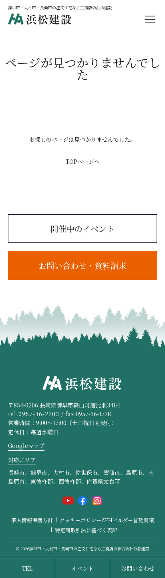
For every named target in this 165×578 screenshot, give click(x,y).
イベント (82, 568)
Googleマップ (26, 446)
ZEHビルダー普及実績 (127, 520)
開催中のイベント (82, 228)
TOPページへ (83, 161)
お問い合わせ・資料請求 (82, 265)
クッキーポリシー (80, 520)
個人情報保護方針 (32, 520)
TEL (27, 568)
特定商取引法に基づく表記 (86, 530)
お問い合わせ (138, 568)
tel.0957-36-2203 (33, 414)
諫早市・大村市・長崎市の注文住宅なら (89, 548)
